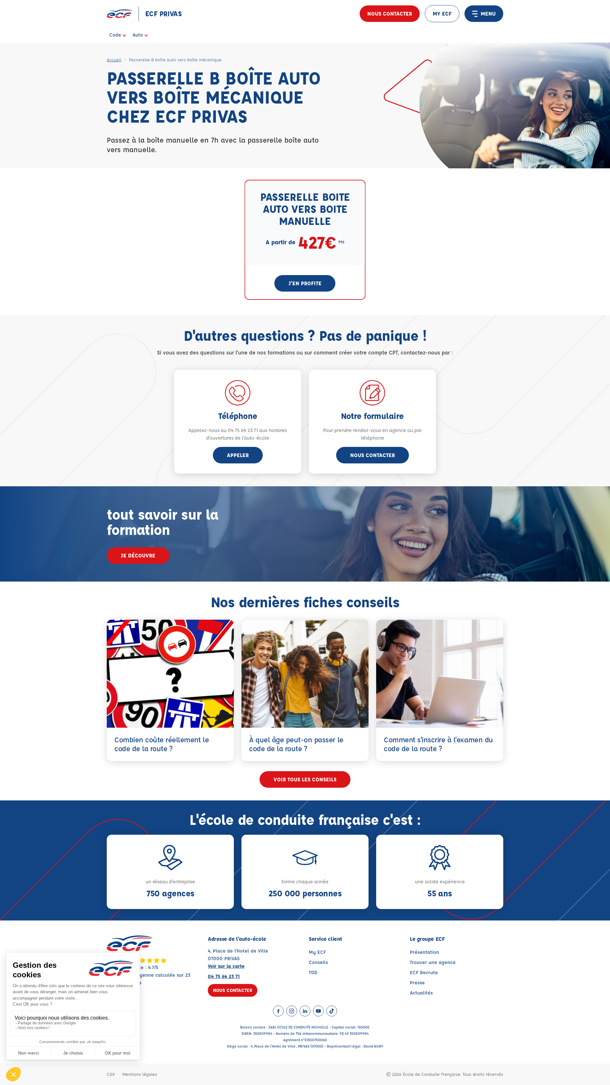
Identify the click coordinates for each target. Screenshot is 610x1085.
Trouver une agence (433, 962)
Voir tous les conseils (305, 779)
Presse (417, 983)
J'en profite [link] (305, 283)
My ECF (317, 952)
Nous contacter (389, 13)
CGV (111, 1074)
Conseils (318, 962)
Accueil (114, 59)
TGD (313, 972)
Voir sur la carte (226, 966)
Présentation (424, 952)
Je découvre (138, 555)
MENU (488, 13)
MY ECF (442, 13)
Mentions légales (139, 1074)
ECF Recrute (424, 972)
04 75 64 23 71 (224, 976)
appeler (238, 455)
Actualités (421, 993)
